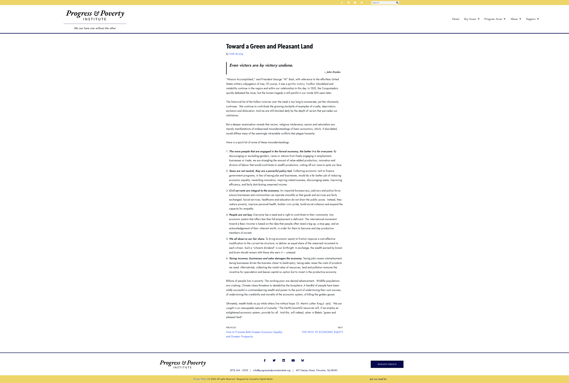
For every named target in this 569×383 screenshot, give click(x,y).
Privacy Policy (199, 379)
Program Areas (493, 19)
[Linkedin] (283, 360)
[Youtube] (293, 360)
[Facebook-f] (264, 360)
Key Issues (470, 19)
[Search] (397, 2)
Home (455, 19)
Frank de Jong (236, 53)
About (514, 19)
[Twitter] (274, 360)
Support (531, 19)
